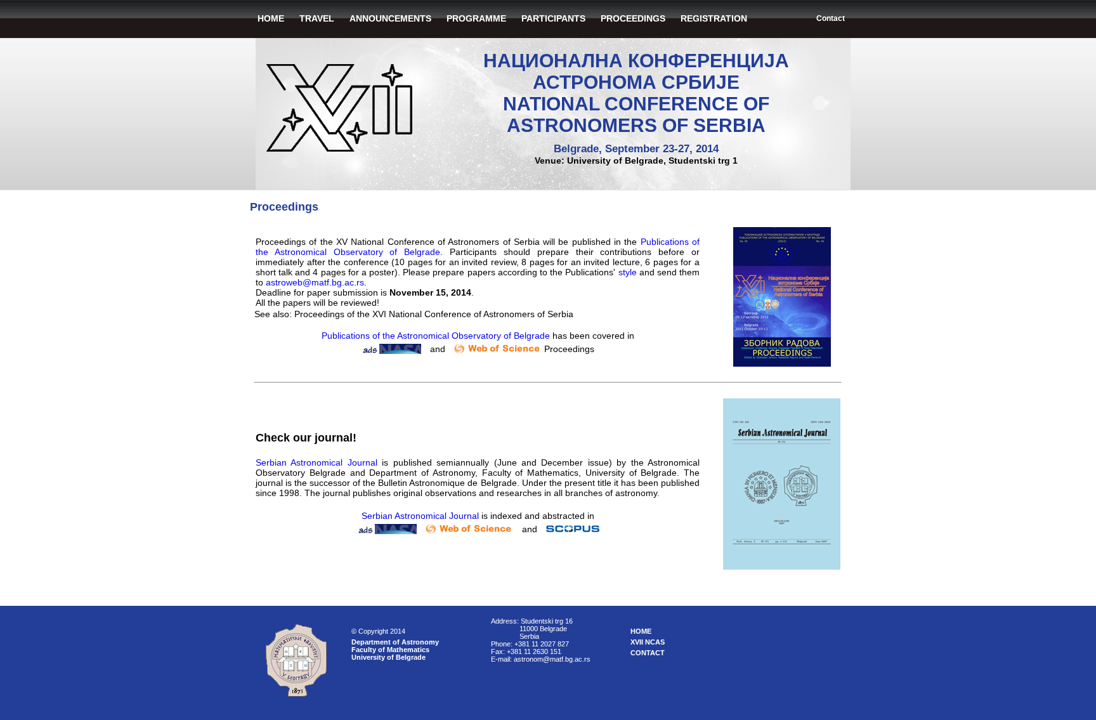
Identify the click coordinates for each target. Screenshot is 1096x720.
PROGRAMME (476, 18)
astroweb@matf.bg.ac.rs (315, 282)
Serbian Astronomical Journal (316, 462)
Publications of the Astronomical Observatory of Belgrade (436, 336)
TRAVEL (316, 18)
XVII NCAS (647, 642)
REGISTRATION (714, 18)
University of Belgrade (388, 657)
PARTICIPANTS (553, 18)
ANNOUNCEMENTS (390, 18)
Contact (830, 18)
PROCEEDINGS (633, 18)
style (627, 272)
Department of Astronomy (395, 642)
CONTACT (647, 653)
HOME (271, 18)
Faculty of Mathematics (390, 649)
